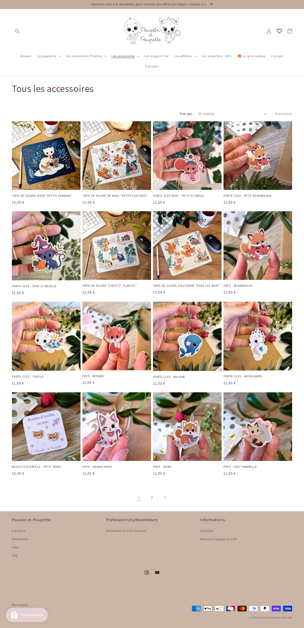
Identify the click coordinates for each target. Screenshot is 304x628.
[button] (17, 31)
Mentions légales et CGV (218, 539)
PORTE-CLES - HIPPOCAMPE (242, 376)
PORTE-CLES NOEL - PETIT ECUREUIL (178, 196)
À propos (19, 531)
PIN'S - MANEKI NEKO (97, 467)
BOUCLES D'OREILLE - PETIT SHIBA (36, 467)
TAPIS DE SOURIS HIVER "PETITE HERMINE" (42, 196)
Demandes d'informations (126, 531)
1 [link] (139, 497)
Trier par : (187, 114)
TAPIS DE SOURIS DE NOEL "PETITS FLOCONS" (114, 196)
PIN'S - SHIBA (162, 467)
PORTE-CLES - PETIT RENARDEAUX (247, 196)
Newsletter (20, 539)
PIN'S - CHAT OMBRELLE (240, 467)
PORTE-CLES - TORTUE (28, 377)
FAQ (15, 555)
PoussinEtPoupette (269, 617)
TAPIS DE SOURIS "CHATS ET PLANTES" (109, 286)
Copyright (286, 617)
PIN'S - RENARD (93, 376)
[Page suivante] (165, 497)
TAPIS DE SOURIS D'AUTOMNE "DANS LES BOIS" (186, 286)
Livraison (207, 531)
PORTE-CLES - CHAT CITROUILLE (34, 286)
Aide (15, 547)
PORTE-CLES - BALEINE (169, 377)
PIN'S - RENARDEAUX (237, 286)
